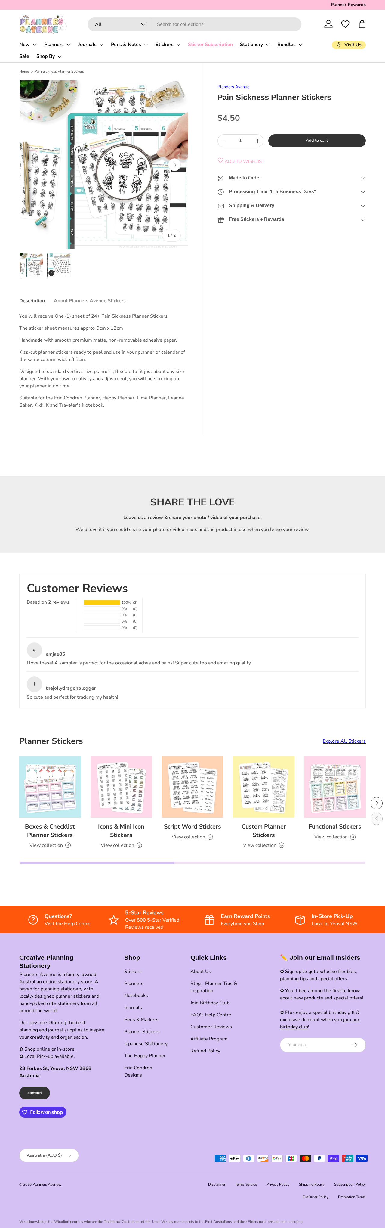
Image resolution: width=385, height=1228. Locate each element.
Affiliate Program (209, 1039)
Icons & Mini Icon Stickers (121, 830)
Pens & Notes (126, 44)
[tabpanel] (103, 360)
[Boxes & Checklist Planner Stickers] (50, 787)
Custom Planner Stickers (264, 830)
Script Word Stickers (192, 826)
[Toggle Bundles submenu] (300, 44)
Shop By (45, 56)
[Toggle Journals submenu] (101, 44)
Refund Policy (205, 1051)
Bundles (286, 44)
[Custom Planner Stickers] (263, 787)
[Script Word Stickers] (192, 787)
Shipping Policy (312, 1184)
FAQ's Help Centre (210, 1015)
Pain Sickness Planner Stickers (59, 71)
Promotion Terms (352, 1197)
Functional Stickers (335, 826)
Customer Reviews (211, 1027)
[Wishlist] (345, 24)
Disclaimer (216, 1184)
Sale (24, 56)
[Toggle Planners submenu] (68, 44)
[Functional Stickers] (335, 787)
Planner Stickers (142, 1031)
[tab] (32, 301)
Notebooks (136, 995)
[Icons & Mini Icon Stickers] (121, 787)
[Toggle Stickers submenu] (178, 44)
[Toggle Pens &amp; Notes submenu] (145, 44)
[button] (362, 24)
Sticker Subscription (210, 44)
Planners (54, 44)
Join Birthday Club (209, 1002)
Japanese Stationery (146, 1043)
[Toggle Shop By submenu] (59, 56)
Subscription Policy (350, 1184)
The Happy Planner (145, 1055)
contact (34, 1093)
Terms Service (246, 1184)
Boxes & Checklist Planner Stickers (50, 830)
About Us (200, 971)
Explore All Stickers (344, 741)
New (24, 44)
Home (24, 71)
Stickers (165, 44)
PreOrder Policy (315, 1197)
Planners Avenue (233, 87)
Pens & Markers (141, 1019)
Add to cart (317, 140)
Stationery (251, 44)
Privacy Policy (277, 1184)
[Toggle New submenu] (34, 44)
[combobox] (195, 24)
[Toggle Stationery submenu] (267, 44)
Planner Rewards (348, 5)
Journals (87, 44)
